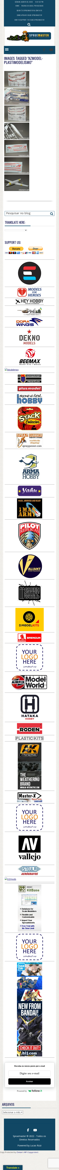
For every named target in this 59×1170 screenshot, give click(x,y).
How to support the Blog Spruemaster (29, 20)
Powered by (22, 1091)
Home (17, 6)
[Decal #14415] (16, 148)
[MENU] (6, 49)
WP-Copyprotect (31, 1152)
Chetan (19, 1152)
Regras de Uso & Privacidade (32, 6)
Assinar (29, 1081)
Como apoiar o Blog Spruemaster (29, 15)
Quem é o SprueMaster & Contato (29, 10)
